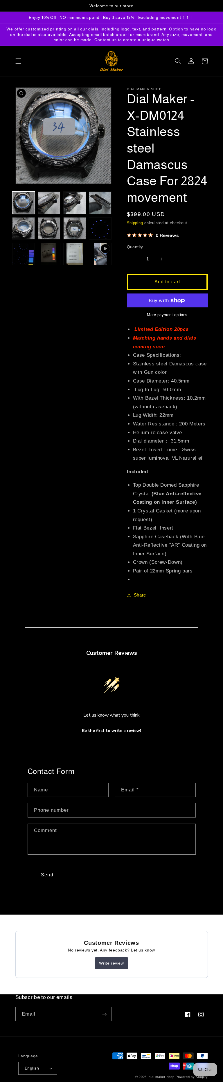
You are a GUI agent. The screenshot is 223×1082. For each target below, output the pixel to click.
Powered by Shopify (192, 1077)
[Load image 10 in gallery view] (49, 254)
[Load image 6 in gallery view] (49, 228)
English (32, 1068)
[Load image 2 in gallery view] (49, 202)
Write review (111, 963)
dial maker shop (161, 1077)
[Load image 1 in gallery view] (23, 202)
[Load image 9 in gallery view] (23, 254)
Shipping (135, 223)
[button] (18, 61)
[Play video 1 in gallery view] (100, 254)
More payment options (167, 315)
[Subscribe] (104, 1014)
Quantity (135, 247)
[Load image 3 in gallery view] (74, 202)
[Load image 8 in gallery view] (100, 228)
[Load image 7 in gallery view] (74, 228)
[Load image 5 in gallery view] (23, 228)
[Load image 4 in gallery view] (100, 202)
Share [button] (140, 595)
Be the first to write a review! (111, 730)
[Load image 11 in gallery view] (74, 254)
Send (47, 874)
